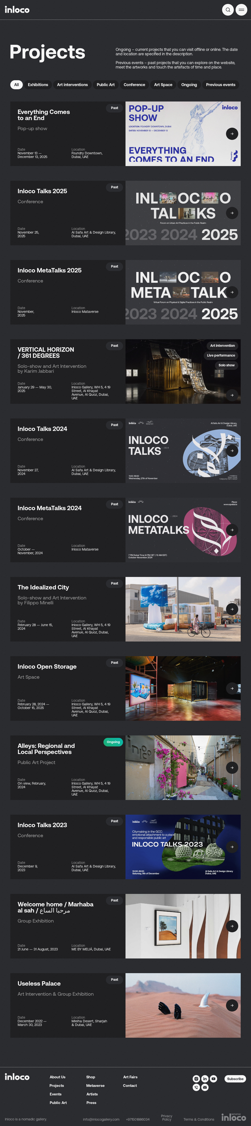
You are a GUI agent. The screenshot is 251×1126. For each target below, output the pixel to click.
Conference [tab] (134, 84)
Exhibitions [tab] (38, 84)
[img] (228, 10)
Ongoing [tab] (189, 84)
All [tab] (16, 84)
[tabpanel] (125, 490)
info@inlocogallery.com (101, 1119)
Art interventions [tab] (72, 84)
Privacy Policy (166, 1117)
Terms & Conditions (199, 1119)
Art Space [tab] (163, 84)
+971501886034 (138, 1119)
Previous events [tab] (220, 84)
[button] (241, 10)
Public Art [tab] (106, 84)
